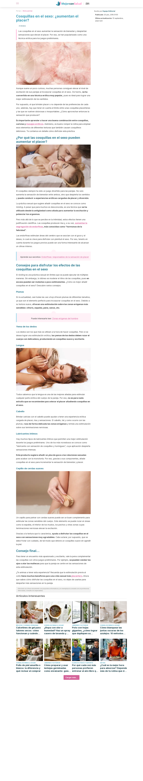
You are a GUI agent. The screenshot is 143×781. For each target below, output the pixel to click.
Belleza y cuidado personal (27, 625)
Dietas (102, 663)
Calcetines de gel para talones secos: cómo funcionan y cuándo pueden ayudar (28, 630)
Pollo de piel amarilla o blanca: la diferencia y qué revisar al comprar (28, 668)
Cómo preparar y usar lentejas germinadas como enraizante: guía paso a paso (56, 668)
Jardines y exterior (80, 625)
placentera (77, 576)
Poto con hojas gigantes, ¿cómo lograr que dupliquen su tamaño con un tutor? (84, 630)
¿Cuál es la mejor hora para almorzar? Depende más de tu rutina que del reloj (113, 668)
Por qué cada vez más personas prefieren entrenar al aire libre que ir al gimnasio (85, 668)
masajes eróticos (34, 124)
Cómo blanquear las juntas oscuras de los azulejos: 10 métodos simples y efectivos (111, 630)
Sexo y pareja (27, 11)
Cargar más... (71, 677)
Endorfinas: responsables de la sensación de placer (65, 257)
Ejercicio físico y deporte (82, 663)
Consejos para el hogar (54, 625)
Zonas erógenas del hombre (65, 318)
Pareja (18, 11)
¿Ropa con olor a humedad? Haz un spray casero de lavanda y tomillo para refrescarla (57, 630)
